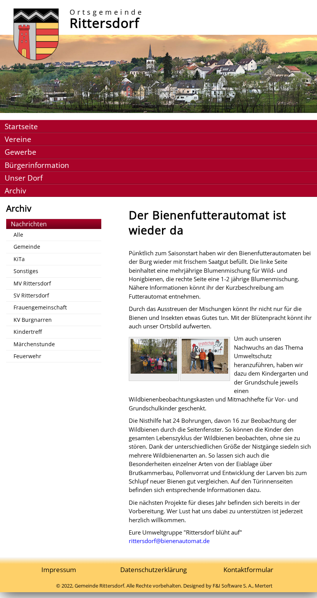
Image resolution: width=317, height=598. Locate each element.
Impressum (58, 569)
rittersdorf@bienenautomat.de (169, 541)
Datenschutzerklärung (153, 569)
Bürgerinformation (37, 165)
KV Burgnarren (33, 319)
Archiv (15, 190)
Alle (18, 234)
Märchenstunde (34, 344)
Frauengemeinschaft (40, 307)
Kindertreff (28, 331)
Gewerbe (20, 152)
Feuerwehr (27, 356)
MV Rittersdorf (32, 283)
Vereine (18, 139)
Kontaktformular (248, 569)
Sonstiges (26, 271)
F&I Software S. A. (232, 585)
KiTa (19, 259)
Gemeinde (27, 246)
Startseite (21, 126)
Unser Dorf (24, 178)
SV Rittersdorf (31, 295)
